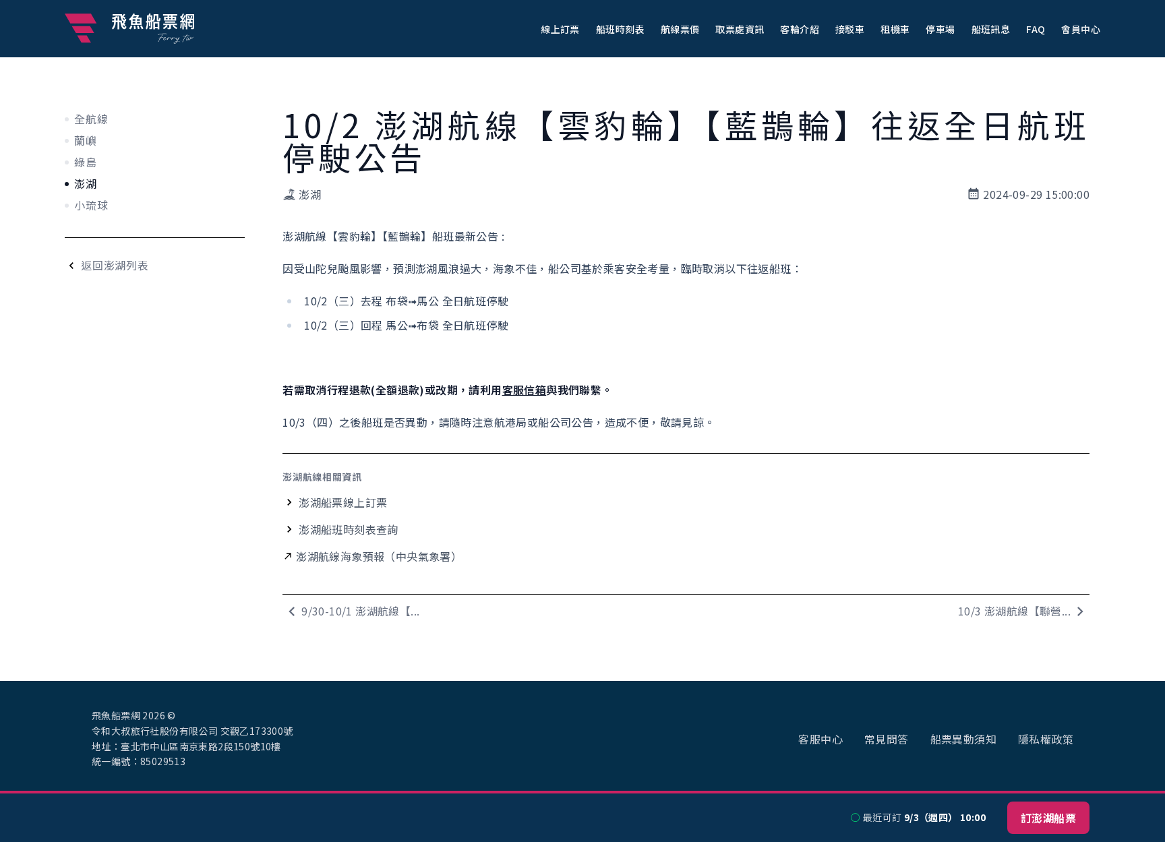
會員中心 (1080, 29)
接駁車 (849, 29)
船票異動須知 (963, 739)
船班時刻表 (620, 29)
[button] (560, 28)
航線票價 (680, 29)
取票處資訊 (739, 29)
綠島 (85, 162)
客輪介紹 (799, 29)
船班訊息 (991, 29)
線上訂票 (560, 29)
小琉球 (91, 205)
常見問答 (886, 739)
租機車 (894, 29)
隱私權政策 (1045, 739)
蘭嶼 (85, 140)
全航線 (91, 119)
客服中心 (820, 739)
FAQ (1035, 29)
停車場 (940, 29)
